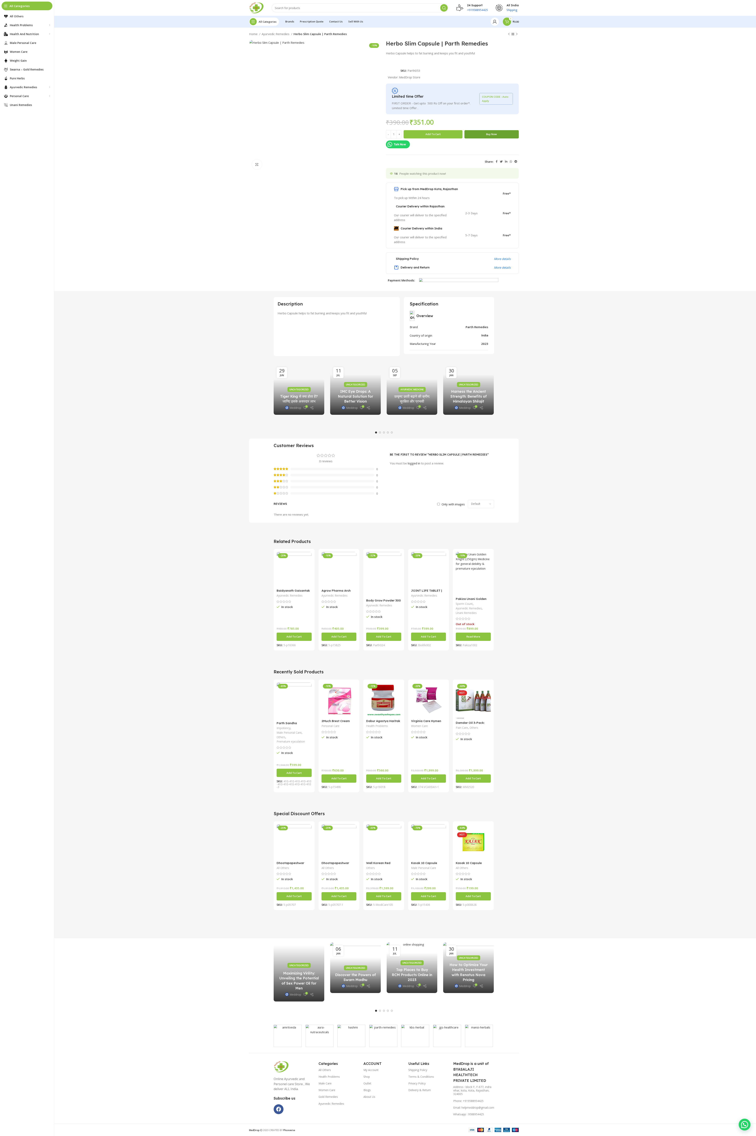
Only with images (453, 504)
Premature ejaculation (291, 741)
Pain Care (462, 727)
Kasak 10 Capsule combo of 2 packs (424, 864)
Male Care (325, 1083)
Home (253, 34)
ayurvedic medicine (412, 389)
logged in (414, 463)
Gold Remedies (328, 1097)
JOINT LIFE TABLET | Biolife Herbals (426, 592)
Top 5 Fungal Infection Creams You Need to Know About (468, 974)
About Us (369, 1097)
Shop (366, 1076)
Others (281, 737)
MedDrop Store (409, 77)
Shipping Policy (417, 1070)
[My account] (495, 22)
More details (502, 259)
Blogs (367, 1090)
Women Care (419, 726)
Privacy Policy (417, 1083)
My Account (371, 1070)
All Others (283, 868)
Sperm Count (464, 604)
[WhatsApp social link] (511, 161)
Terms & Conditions (421, 1076)
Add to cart (433, 134)
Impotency (283, 728)
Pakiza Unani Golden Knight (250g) (471, 600)
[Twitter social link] (501, 161)
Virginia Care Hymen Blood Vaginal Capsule (427, 722)
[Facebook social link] (497, 161)
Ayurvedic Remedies (276, 34)
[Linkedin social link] (506, 161)
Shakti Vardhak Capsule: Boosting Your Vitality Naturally (355, 974)
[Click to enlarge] (257, 164)
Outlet (367, 1083)
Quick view (309, 558)
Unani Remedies (466, 613)
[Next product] (517, 34)
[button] (376, 432)
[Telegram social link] (515, 161)
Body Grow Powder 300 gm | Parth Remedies (383, 602)
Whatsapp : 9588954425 (468, 1114)
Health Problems (377, 726)
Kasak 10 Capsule (469, 863)
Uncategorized (299, 379)
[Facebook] (279, 1109)
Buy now (491, 134)
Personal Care (330, 726)
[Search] (444, 8)
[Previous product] (509, 34)
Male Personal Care (289, 732)
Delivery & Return (419, 1090)
